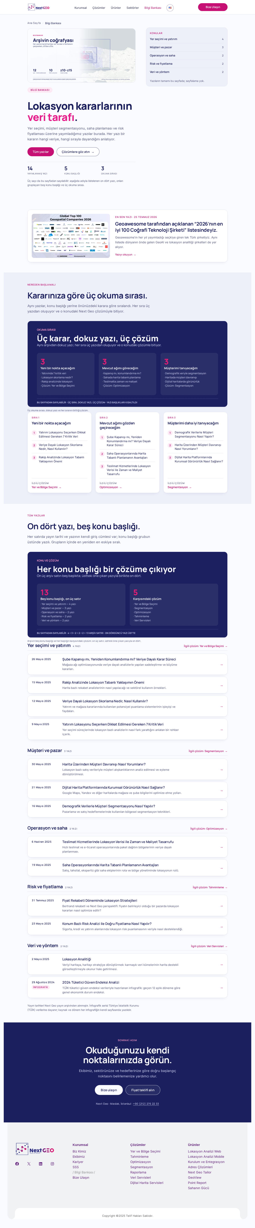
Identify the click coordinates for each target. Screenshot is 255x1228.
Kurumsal (80, 8)
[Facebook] (17, 1164)
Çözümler (98, 8)
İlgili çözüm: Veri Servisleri (209, 946)
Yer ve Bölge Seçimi (145, 1151)
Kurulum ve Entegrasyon (206, 1162)
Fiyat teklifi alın (142, 1090)
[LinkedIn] (40, 1164)
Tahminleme (139, 1156)
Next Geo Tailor (199, 1172)
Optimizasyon (140, 1162)
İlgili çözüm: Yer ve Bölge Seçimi (206, 646)
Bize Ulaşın (213, 7)
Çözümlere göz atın (78, 152)
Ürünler (116, 8)
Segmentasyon (141, 1167)
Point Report (197, 1183)
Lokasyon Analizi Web (204, 1151)
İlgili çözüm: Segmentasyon (208, 751)
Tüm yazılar (41, 152)
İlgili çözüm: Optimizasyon (209, 828)
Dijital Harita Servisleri (146, 1183)
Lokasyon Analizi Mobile (206, 1156)
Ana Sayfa (34, 23)
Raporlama (138, 1172)
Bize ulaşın (109, 1090)
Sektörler (133, 8)
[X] (29, 1164)
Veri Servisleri (140, 1177)
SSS (76, 1167)
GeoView (194, 1177)
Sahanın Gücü (198, 1188)
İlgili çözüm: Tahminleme (210, 887)
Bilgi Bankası (152, 8)
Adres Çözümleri (200, 1167)
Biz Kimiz (79, 1151)
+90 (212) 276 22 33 (146, 1103)
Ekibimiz (79, 1156)
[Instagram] (52, 1164)
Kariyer (78, 1162)
